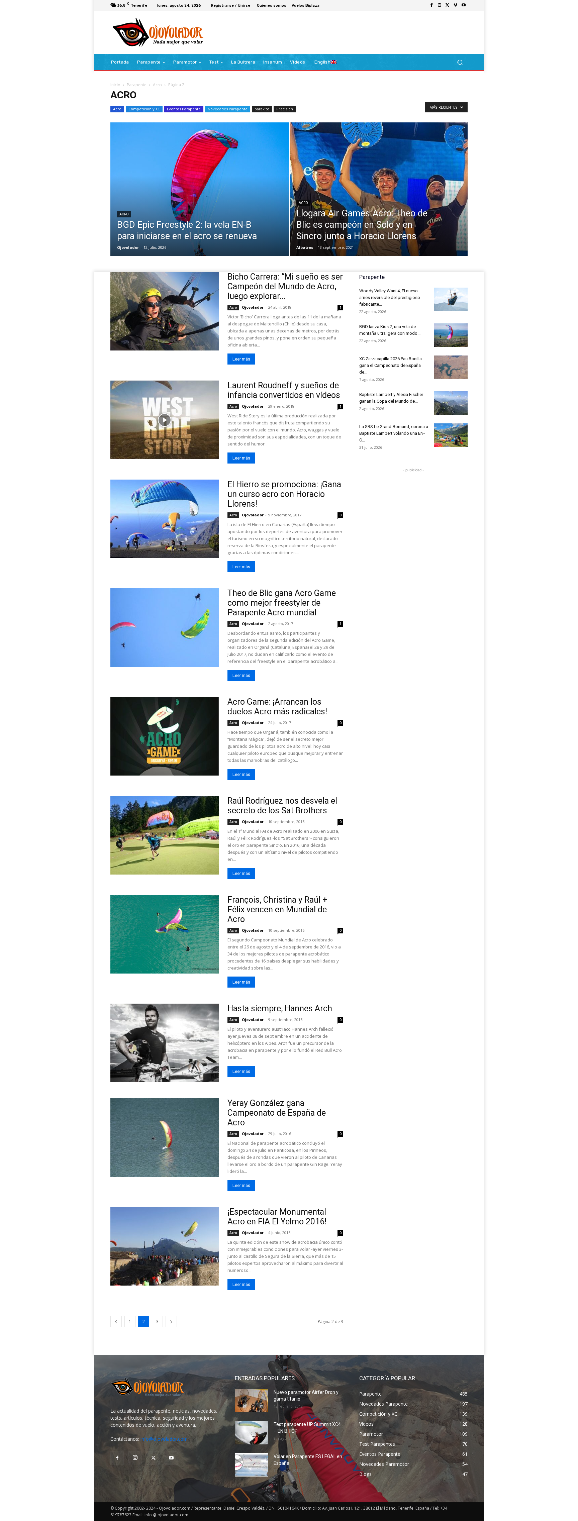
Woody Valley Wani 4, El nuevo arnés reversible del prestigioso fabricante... (389, 297)
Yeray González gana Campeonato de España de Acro (276, 1112)
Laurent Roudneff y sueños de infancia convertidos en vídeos (283, 390)
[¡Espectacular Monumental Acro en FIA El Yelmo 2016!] (164, 1246)
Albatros (304, 247)
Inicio (115, 85)
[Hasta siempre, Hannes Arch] (164, 1043)
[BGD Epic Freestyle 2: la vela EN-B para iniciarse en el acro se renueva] (199, 199)
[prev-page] (116, 1321)
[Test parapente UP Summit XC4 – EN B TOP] (251, 1432)
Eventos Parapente (184, 108)
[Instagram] (440, 5)
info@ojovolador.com (164, 1439)
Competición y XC (144, 108)
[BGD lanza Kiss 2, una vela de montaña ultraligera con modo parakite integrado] (451, 335)
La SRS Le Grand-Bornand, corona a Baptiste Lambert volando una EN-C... (393, 433)
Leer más (241, 359)
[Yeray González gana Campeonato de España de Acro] (164, 1137)
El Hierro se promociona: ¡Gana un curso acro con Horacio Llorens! (284, 494)
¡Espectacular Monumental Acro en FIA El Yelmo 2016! (276, 1216)
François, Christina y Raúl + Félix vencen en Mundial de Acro (277, 909)
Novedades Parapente (228, 108)
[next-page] (171, 1321)
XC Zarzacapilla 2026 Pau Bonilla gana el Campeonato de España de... (390, 365)
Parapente (137, 85)
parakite (262, 108)
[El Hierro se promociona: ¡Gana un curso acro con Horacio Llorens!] (164, 519)
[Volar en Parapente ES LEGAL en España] (251, 1465)
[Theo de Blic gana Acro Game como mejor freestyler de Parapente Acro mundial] (164, 627)
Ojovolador (128, 247)
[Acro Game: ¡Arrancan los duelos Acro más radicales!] (164, 736)
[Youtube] (464, 5)
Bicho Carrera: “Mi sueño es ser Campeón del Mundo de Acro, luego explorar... (285, 286)
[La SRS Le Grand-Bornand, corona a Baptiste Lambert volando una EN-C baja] (451, 435)
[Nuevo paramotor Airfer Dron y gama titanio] (251, 1400)
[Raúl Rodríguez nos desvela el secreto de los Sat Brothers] (164, 835)
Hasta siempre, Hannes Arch (279, 1008)
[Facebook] (431, 5)
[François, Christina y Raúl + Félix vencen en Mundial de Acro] (164, 934)
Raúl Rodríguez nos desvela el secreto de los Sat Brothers (282, 805)
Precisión (284, 108)
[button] (460, 62)
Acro (157, 85)
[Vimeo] (456, 5)
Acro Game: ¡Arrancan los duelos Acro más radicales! (277, 706)
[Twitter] (448, 5)
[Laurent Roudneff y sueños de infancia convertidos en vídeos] (164, 420)
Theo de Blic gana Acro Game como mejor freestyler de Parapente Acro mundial (281, 602)
